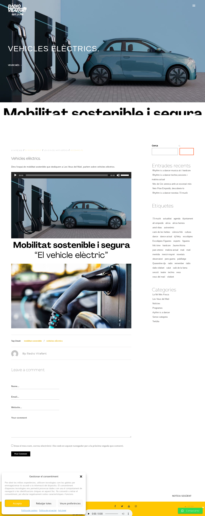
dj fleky (177, 236)
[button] (81, 476)
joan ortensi (157, 250)
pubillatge (181, 259)
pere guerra (170, 259)
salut (168, 268)
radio (170, 263)
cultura (188, 232)
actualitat (167, 218)
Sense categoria (160, 317)
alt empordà (157, 223)
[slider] (125, 175)
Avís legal (62, 510)
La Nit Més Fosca (160, 294)
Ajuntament (187, 218)
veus (178, 272)
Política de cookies (29, 510)
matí (188, 250)
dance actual (166, 236)
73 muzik (156, 218)
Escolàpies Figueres (161, 241)
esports (176, 241)
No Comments (76, 150)
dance (155, 236)
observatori (157, 259)
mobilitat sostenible (33, 341)
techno (171, 272)
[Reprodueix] (15, 175)
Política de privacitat (48, 510)
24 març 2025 (17, 150)
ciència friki (177, 232)
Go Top (191, 506)
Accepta (17, 503)
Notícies (64, 150)
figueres (186, 241)
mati (182, 250)
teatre (163, 272)
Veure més (14, 65)
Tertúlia (155, 321)
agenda (177, 218)
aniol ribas (157, 227)
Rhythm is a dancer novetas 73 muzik (170, 193)
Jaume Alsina (179, 245)
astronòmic (169, 227)
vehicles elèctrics (54, 341)
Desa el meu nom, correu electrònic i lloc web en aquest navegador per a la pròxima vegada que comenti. (69, 445)
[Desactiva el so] (118, 175)
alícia (167, 223)
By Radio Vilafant (33, 150)
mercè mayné (168, 254)
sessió (155, 272)
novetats (181, 254)
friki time (156, 245)
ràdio (188, 263)
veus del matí (158, 277)
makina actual (171, 250)
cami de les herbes (161, 232)
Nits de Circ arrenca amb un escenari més (172, 184)
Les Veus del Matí (52, 150)
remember (179, 263)
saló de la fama (180, 268)
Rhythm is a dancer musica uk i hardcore (171, 170)
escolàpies (188, 236)
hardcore (167, 245)
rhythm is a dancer (161, 312)
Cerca (155, 145)
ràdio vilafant (158, 268)
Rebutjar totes (43, 503)
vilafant (170, 277)
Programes (157, 308)
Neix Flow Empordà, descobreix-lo (168, 188)
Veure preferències (70, 503)
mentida (156, 254)
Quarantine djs (159, 263)
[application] (71, 175)
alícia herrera (178, 223)
